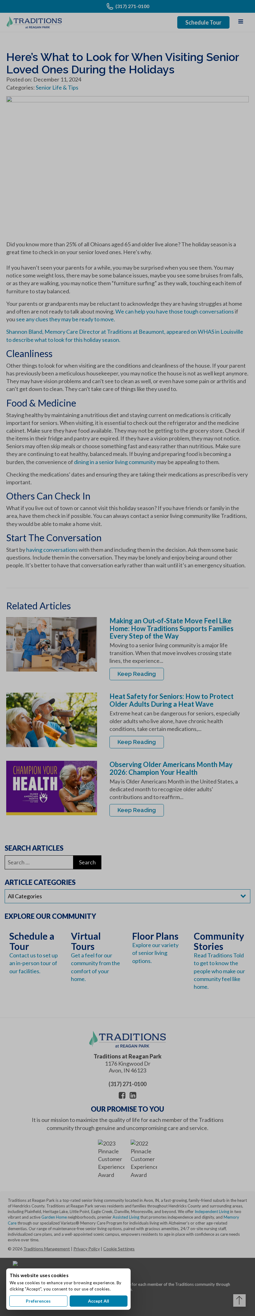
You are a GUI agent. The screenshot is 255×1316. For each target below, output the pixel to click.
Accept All (98, 1301)
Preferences (38, 1301)
